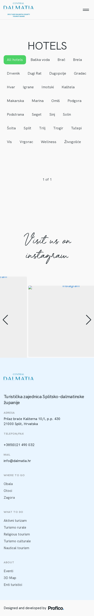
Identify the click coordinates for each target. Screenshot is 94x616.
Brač (61, 59)
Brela (77, 59)
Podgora (74, 100)
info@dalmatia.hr (17, 461)
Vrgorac (26, 141)
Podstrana (15, 114)
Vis (9, 141)
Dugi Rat (35, 73)
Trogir (58, 128)
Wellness (48, 141)
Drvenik (13, 73)
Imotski (48, 87)
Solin (67, 114)
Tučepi (76, 128)
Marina (38, 100)
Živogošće (72, 141)
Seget (37, 114)
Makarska (15, 100)
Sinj (52, 114)
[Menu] (85, 9)
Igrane (28, 87)
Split (27, 128)
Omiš (55, 100)
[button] (5, 320)
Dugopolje (57, 73)
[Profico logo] (56, 608)
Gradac (80, 73)
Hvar (11, 87)
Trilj (42, 128)
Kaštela (68, 87)
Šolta (11, 128)
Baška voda (40, 59)
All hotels (15, 59)
